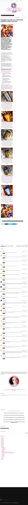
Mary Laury (4, 345)
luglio (3, 451)
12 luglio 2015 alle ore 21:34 (24, 291)
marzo (3, 456)
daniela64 (4, 315)
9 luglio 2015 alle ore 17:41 (24, 251)
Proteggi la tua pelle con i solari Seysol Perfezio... (8, 452)
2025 (2, 438)
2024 (2, 439)
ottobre (3, 449)
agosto (3, 450)
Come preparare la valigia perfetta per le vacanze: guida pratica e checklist (14, 417)
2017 (2, 445)
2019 (2, 443)
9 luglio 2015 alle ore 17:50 (24, 255)
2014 (2, 457)
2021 (2, 441)
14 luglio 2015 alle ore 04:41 (24, 315)
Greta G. (4, 296)
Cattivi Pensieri (4, 300)
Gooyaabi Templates (15, 502)
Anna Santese (4, 310)
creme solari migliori (7, 17)
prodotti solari (12, 17)
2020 (2, 442)
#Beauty (3, 17)
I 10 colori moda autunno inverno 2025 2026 (14, 410)
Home (1, 17)
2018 (2, 444)
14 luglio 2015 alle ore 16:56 (24, 340)
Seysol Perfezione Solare (23, 17)
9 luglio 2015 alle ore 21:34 (24, 273)
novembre (3, 448)
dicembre (3, 447)
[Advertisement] (14, 235)
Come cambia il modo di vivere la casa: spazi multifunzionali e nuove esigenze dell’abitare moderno (14, 422)
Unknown (4, 273)
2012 (2, 459)
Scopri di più (14, 390)
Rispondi (4, 253)
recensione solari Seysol (17, 17)
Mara (3, 269)
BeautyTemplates (7, 502)
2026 (2, 437)
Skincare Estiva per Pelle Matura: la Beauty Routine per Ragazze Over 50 (14, 415)
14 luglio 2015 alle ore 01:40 (24, 310)
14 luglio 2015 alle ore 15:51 (24, 335)
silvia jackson (4, 255)
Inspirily (4, 251)
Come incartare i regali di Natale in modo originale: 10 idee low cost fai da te (14, 419)
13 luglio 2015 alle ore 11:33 (24, 296)
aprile (3, 455)
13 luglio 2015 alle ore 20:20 (24, 300)
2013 (2, 458)
